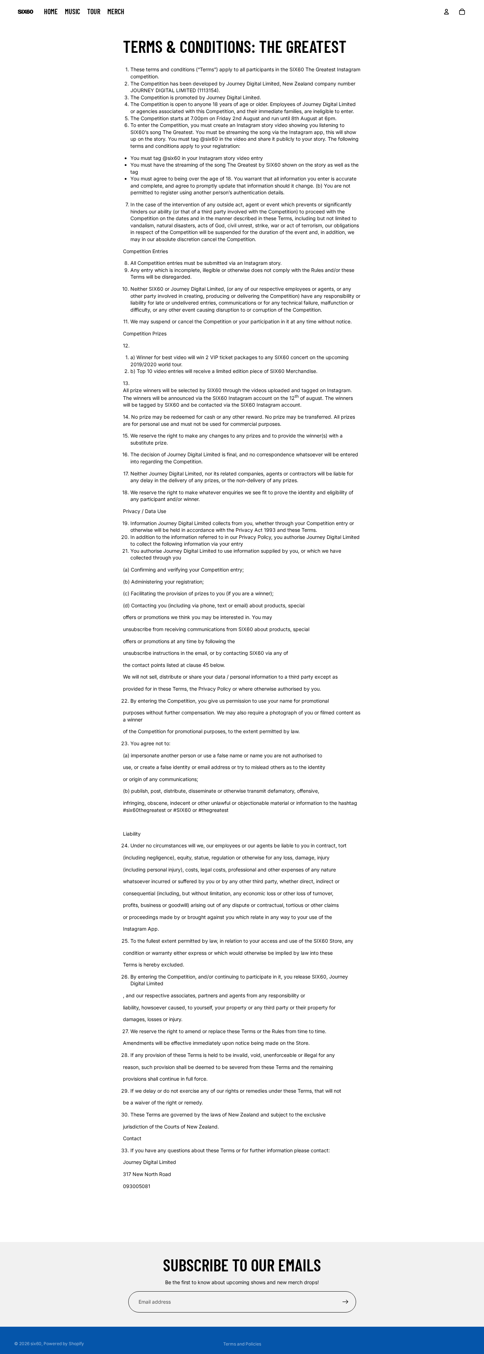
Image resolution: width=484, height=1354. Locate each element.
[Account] (446, 11)
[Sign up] (345, 1301)
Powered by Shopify (64, 1343)
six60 (35, 1343)
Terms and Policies (242, 1344)
